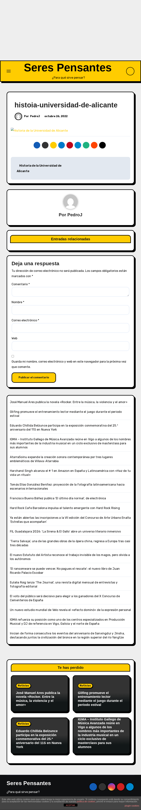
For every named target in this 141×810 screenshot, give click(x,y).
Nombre (18, 302)
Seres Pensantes (68, 67)
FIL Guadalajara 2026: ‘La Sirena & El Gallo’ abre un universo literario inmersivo (65, 531)
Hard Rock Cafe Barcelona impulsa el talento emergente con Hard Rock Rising (65, 508)
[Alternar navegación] (9, 71)
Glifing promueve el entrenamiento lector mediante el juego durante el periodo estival (100, 699)
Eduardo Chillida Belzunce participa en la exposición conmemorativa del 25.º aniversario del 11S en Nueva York (39, 739)
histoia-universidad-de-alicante (66, 105)
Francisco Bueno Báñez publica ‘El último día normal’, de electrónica (58, 498)
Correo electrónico (25, 320)
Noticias (23, 685)
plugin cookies (132, 806)
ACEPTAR (70, 805)
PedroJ (35, 116)
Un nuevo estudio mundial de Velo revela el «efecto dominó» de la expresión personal (70, 610)
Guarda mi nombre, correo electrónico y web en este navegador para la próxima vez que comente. (69, 364)
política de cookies (86, 801)
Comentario (21, 284)
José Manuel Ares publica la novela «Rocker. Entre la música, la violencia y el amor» (68, 402)
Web (14, 338)
